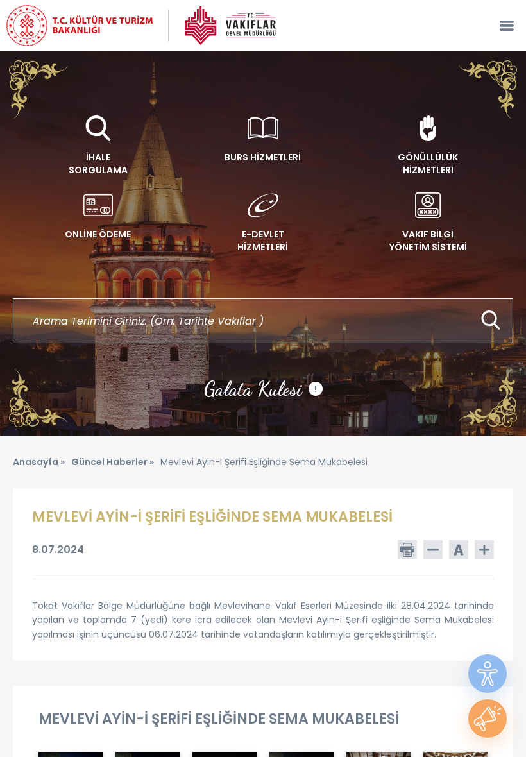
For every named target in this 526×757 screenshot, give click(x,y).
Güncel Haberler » (112, 461)
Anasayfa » (39, 461)
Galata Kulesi (260, 389)
